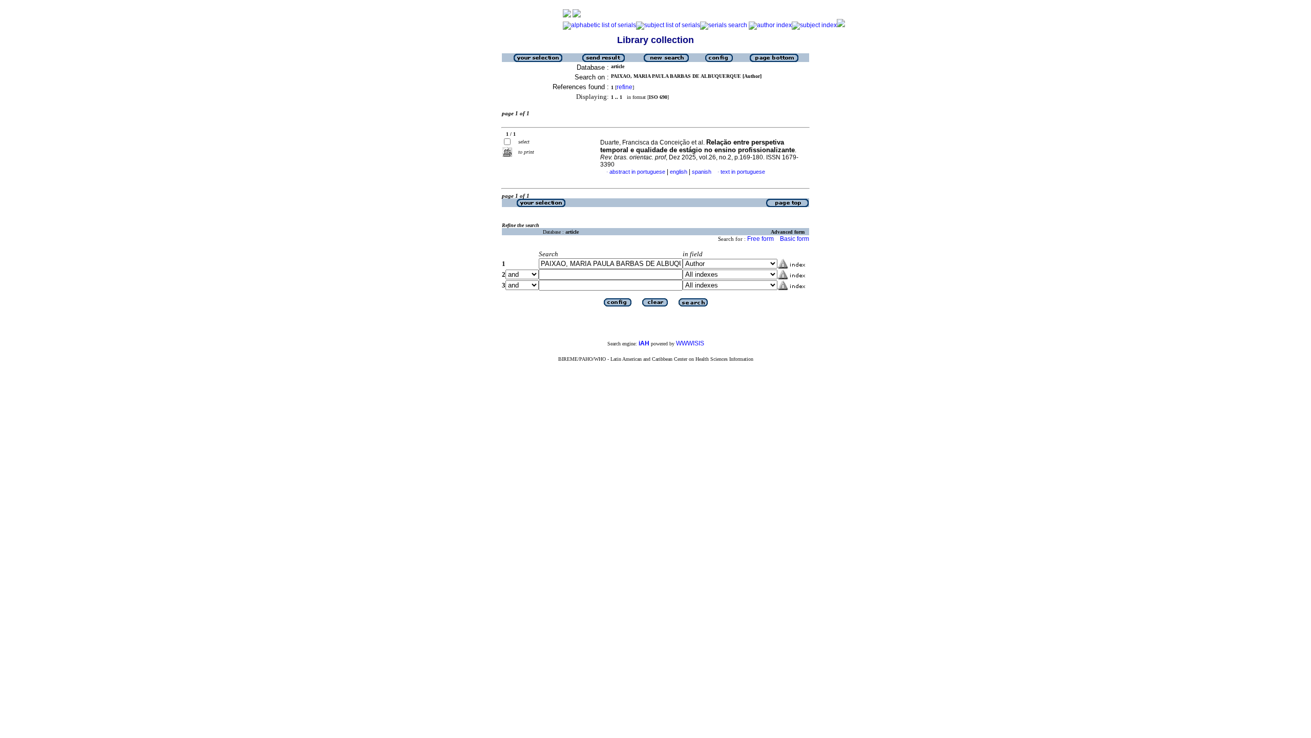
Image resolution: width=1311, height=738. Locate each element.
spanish (701, 172)
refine (624, 87)
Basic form (794, 238)
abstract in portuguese (637, 172)
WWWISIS (690, 343)
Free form (760, 238)
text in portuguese (743, 172)
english (678, 172)
